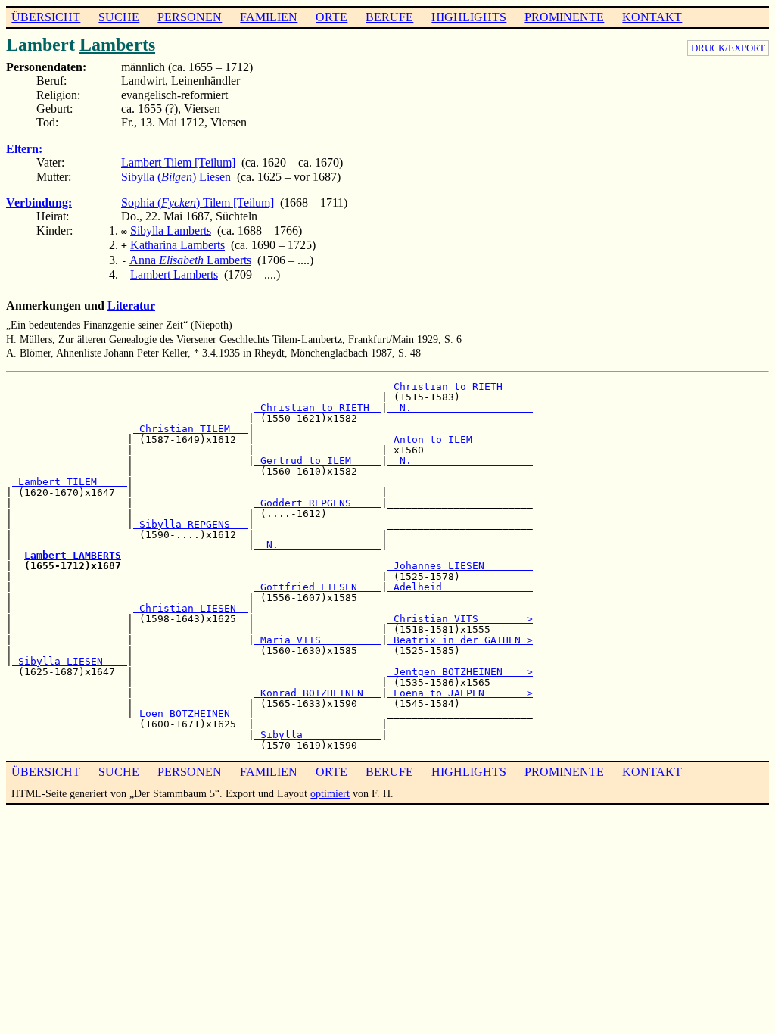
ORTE (331, 17)
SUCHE (118, 17)
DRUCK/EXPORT (728, 48)
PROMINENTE (564, 17)
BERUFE (389, 17)
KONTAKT (652, 17)
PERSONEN (189, 17)
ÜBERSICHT (45, 17)
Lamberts (117, 45)
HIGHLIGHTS (468, 17)
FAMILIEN (268, 17)
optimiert (330, 793)
